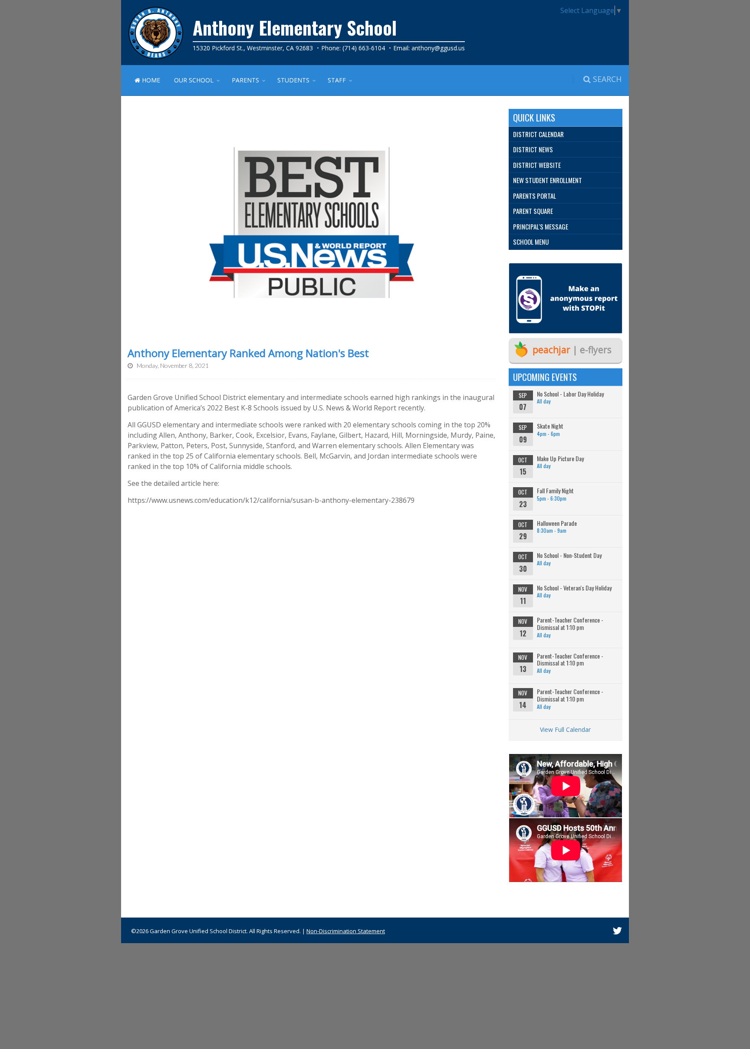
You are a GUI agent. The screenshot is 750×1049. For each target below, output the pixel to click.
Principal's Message (540, 226)
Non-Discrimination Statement (345, 931)
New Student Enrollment (547, 180)
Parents (245, 80)
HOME (150, 80)
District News (533, 149)
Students (293, 80)
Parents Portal (534, 195)
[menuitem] (566, 134)
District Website (537, 165)
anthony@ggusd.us (438, 48)
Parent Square (533, 211)
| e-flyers (572, 350)
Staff (337, 80)
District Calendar (538, 134)
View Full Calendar (565, 729)
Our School (194, 80)
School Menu (531, 241)
